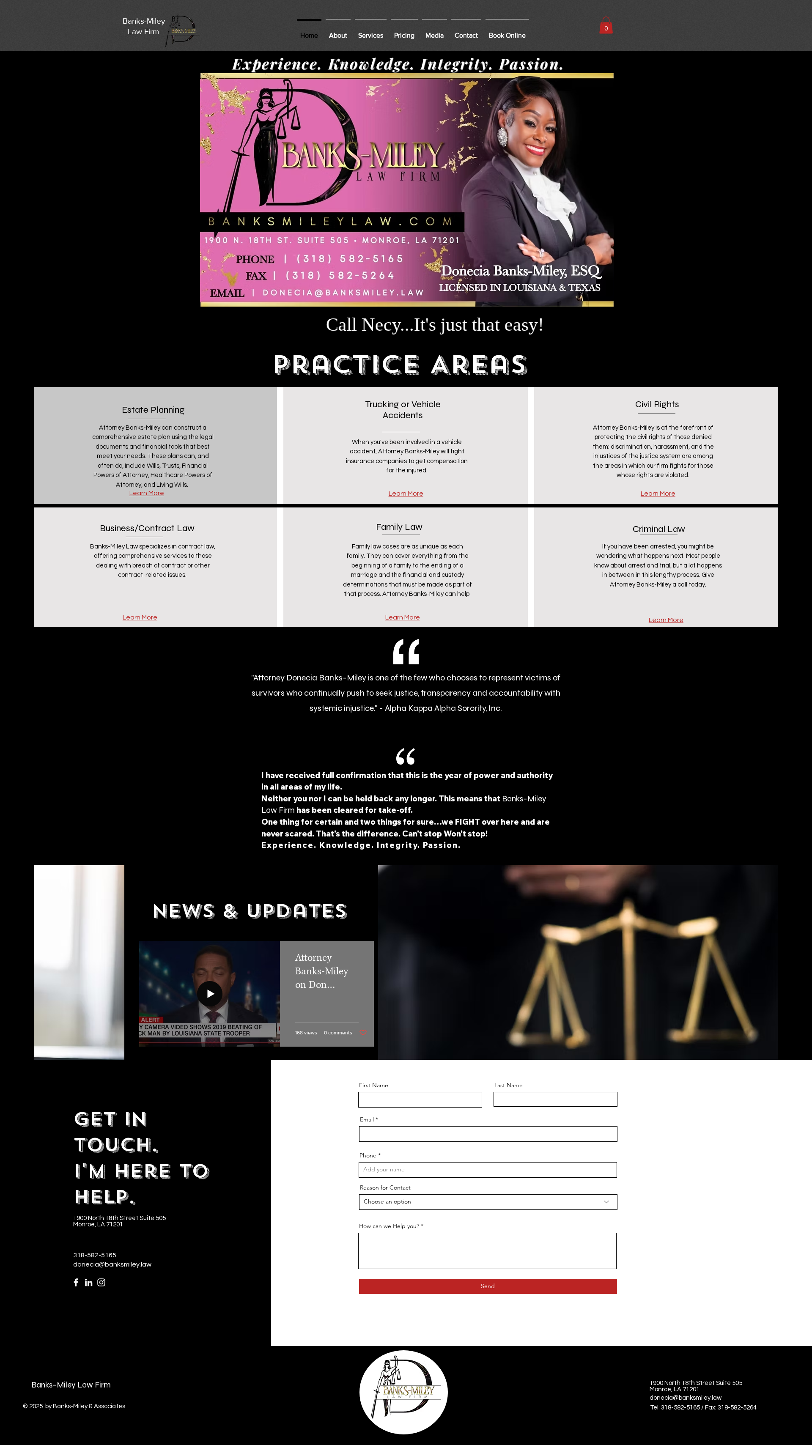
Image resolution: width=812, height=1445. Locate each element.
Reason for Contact (385, 1187)
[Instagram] (101, 1282)
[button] (371, 31)
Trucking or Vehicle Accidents (403, 410)
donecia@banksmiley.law (112, 1264)
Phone (367, 1155)
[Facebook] (76, 1282)
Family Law (399, 526)
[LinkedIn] (88, 1282)
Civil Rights (657, 404)
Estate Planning (153, 409)
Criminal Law (659, 529)
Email (367, 1119)
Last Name (508, 1085)
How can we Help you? (389, 1226)
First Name (373, 1085)
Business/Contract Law (147, 528)
